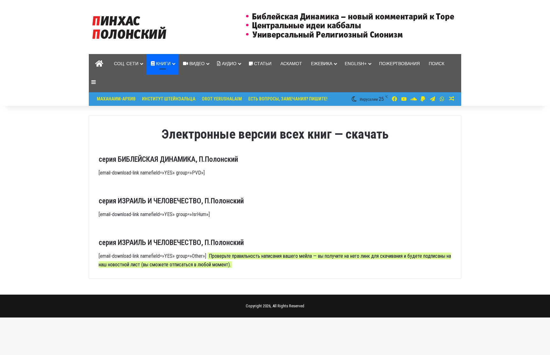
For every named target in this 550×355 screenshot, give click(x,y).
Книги (163, 63)
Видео (196, 63)
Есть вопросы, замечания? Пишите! (288, 98)
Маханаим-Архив (116, 98)
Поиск (436, 63)
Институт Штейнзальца (168, 98)
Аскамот (291, 63)
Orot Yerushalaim (222, 98)
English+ (356, 63)
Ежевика (321, 63)
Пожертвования (399, 63)
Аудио (228, 63)
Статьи (262, 63)
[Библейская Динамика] (131, 27)
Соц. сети (126, 63)
